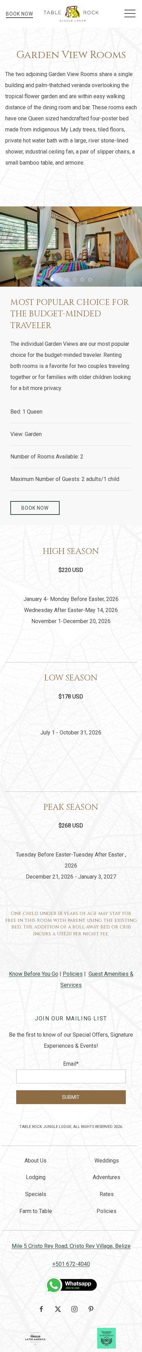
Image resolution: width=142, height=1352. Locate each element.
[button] (130, 14)
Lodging (35, 1177)
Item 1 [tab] (53, 280)
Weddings (106, 1160)
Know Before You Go (33, 974)
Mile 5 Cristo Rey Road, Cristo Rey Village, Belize (71, 1246)
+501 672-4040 (71, 1264)
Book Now (19, 14)
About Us (35, 1160)
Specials (35, 1194)
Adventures (106, 1177)
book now (35, 508)
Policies (73, 974)
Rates (107, 1194)
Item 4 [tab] (76, 280)
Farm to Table (35, 1211)
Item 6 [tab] (91, 280)
